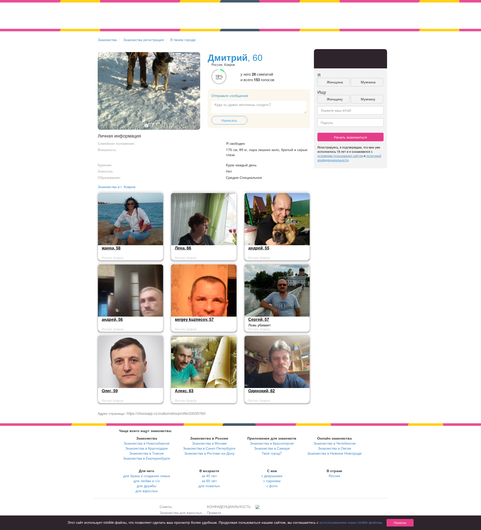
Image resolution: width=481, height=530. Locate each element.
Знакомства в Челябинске (334, 443)
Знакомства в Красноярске (272, 443)
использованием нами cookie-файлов (350, 522)
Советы (166, 506)
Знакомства (107, 39)
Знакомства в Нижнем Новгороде (334, 453)
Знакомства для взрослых (181, 512)
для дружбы (146, 485)
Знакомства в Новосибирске (147, 443)
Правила (214, 512)
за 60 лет (209, 480)
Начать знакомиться (350, 137)
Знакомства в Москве (209, 443)
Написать (229, 120)
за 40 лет (209, 475)
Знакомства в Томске (146, 453)
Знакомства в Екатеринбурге (146, 458)
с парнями (272, 480)
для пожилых (209, 485)
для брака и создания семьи (146, 475)
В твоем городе (183, 39)
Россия (334, 475)
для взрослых (147, 490)
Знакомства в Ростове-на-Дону (209, 453)
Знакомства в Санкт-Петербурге (209, 448)
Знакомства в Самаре (272, 448)
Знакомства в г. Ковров (116, 186)
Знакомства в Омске (334, 448)
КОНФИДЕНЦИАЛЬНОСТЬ (229, 506)
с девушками (271, 475)
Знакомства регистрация (143, 39)
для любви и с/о (147, 480)
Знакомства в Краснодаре (146, 448)
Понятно (400, 522)
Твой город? (272, 453)
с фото (272, 485)
